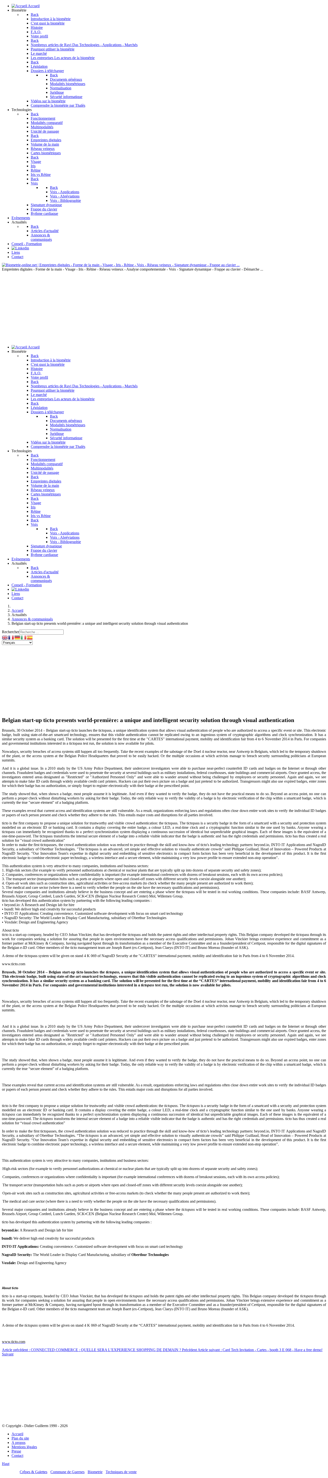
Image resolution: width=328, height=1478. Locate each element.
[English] (5, 637)
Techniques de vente (121, 1472)
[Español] (30, 637)
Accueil (17, 1434)
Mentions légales (24, 1447)
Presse (16, 1451)
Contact (17, 1455)
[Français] (11, 637)
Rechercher (10, 632)
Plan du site (20, 1438)
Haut (5, 1464)
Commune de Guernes (67, 1472)
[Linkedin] (20, 248)
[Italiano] (24, 637)
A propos (18, 1443)
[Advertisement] (164, 307)
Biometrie (95, 1472)
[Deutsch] (17, 637)
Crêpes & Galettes (33, 1472)
